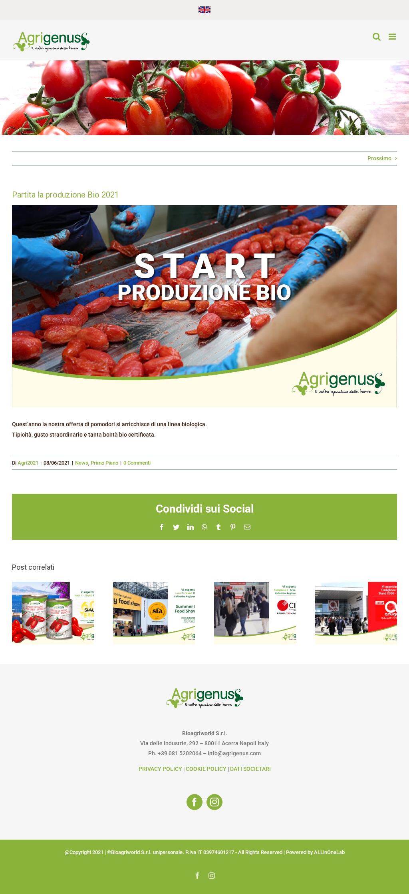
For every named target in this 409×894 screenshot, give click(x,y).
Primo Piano (104, 463)
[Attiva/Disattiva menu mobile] (393, 36)
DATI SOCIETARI (250, 769)
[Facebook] (195, 802)
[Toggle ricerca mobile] (377, 36)
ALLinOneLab (329, 852)
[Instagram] (214, 802)
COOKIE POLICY (206, 769)
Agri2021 (28, 463)
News (81, 463)
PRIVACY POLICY (160, 769)
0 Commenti (137, 463)
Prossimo (379, 158)
